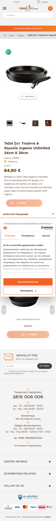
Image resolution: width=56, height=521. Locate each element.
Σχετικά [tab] (46, 235)
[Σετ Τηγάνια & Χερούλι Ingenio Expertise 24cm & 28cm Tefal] (9, 123)
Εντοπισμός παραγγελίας (28, 446)
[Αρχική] (5, 35)
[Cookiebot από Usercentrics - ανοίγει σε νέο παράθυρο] (41, 228)
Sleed (47, 517)
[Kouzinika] (28, 8)
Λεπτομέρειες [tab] (28, 235)
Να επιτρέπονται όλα (28, 282)
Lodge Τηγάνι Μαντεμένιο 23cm (28, 319)
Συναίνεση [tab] (10, 235)
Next (5, 135)
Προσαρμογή (26, 290)
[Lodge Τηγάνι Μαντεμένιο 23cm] (28, 298)
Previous (3, 310)
